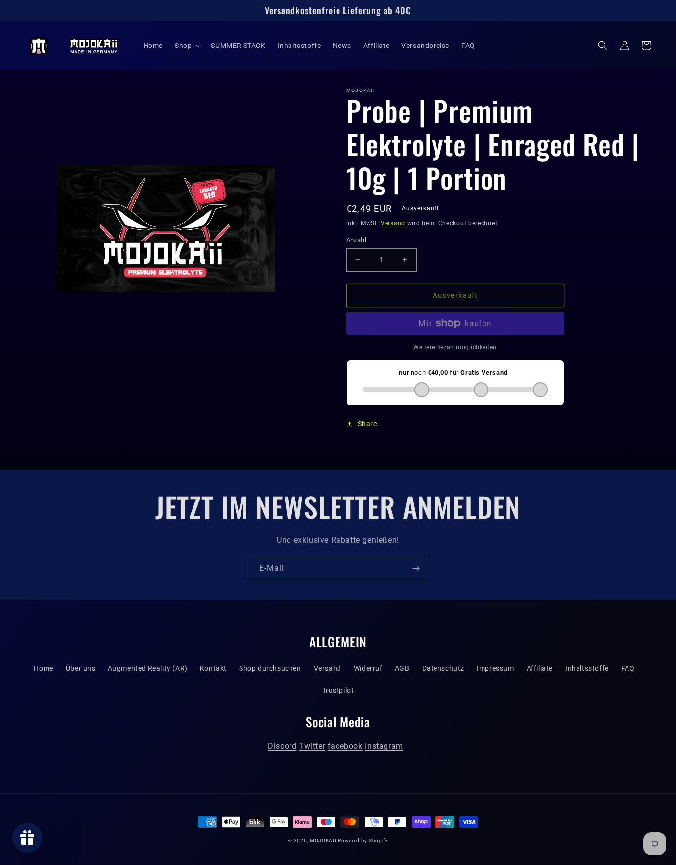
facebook (345, 746)
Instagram (384, 746)
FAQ (628, 668)
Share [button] (367, 424)
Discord (282, 746)
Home (43, 668)
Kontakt (213, 668)
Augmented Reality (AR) (148, 668)
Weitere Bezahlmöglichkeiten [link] (455, 347)
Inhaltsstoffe (587, 668)
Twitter (312, 746)
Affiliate (540, 668)
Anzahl (356, 240)
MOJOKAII (323, 840)
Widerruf (368, 668)
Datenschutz (443, 668)
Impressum (495, 668)
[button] (187, 45)
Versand (393, 223)
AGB (402, 668)
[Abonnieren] (416, 568)
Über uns (81, 668)
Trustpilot (338, 690)
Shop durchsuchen (270, 668)
